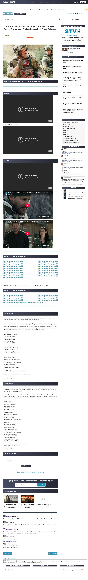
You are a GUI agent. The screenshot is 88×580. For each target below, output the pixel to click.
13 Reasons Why (67, 128)
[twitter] (77, 13)
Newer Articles (7, 553)
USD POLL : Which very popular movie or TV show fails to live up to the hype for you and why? (73, 79)
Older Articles (53, 553)
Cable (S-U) (46, 2)
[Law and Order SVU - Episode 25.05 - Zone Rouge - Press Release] (11, 503)
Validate (83, 2)
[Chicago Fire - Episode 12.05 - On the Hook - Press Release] (27, 503)
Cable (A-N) (39, 2)
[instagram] (81, 13)
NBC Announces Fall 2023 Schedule (73, 72)
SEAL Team (6, 35)
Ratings (59, 2)
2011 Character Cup (68, 138)
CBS (12, 378)
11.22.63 (65, 124)
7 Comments (26, 465)
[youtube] (80, 13)
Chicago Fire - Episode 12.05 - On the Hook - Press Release (27, 506)
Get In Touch (7, 13)
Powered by (5, 460)
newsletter (62, 9)
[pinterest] (83, 13)
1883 (64, 130)
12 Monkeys (66, 126)
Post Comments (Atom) (12, 558)
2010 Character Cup (68, 136)
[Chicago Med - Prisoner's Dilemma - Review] (44, 503)
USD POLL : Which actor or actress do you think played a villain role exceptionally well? (72, 111)
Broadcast (32, 2)
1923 (64, 134)
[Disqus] (30, 531)
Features (53, 2)
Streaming (26, 2)
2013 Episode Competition (70, 142)
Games (64, 2)
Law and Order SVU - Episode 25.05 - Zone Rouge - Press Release (11, 506)
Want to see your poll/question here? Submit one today (30, 472)
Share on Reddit (30, 37)
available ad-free (78, 37)
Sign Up (76, 2)
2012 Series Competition (69, 140)
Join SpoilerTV (21, 13)
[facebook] (75, 13)
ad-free (41, 9)
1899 (64, 132)
